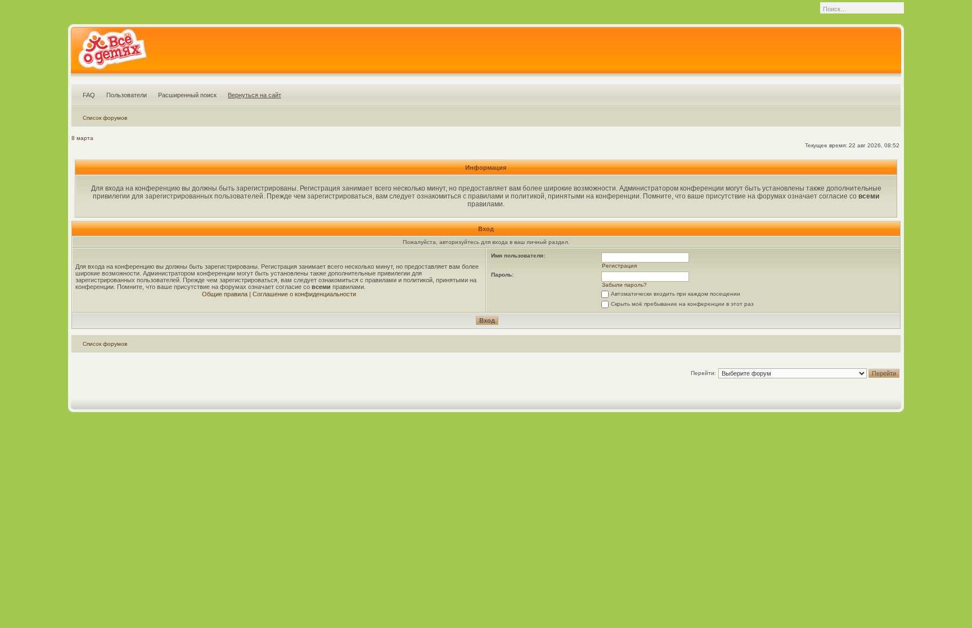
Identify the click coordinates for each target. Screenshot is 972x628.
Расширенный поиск (187, 95)
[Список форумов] (112, 53)
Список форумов (105, 118)
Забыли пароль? (624, 285)
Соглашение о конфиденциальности (304, 294)
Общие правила (225, 294)
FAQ (89, 95)
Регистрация (619, 266)
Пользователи (126, 95)
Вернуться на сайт (254, 95)
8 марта (82, 138)
